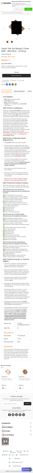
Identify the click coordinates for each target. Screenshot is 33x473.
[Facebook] (9, 414)
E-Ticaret (11, 471)
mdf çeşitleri (7, 357)
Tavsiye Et (13, 80)
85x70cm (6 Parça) (22, 122)
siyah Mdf (16, 349)
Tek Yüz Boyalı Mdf (23, 352)
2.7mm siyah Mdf (8, 349)
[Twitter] (13, 414)
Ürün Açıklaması (6, 91)
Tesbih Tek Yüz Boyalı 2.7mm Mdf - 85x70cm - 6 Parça (25, 379)
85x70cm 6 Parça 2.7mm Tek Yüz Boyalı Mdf (15, 351)
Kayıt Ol (27, 403)
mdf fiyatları (18, 355)
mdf (5, 355)
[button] (3, 28)
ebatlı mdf (13, 357)
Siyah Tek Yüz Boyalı (8, 110)
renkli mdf (24, 355)
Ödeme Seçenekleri (19, 91)
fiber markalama (23, 112)
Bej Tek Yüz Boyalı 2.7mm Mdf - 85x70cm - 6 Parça (8, 379)
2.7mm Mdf (13, 125)
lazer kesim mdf (10, 355)
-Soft (7, 471)
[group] (16, 27)
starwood (6, 358)
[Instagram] (20, 414)
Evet (28, 9)
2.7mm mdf (18, 354)
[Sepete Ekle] (3, 388)
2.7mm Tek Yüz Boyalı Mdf (11, 352)
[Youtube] (16, 414)
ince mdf (24, 354)
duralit (25, 357)
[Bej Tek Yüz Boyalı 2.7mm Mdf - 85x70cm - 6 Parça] (8, 371)
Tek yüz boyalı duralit (9, 354)
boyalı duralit (20, 357)
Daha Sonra (18, 9)
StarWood (6, 54)
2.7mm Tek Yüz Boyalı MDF (11, 159)
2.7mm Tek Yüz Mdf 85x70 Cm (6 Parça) (12, 12)
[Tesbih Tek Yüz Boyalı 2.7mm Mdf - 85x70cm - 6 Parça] (25, 371)
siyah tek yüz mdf (23, 349)
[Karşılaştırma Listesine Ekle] (6, 388)
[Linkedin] (23, 414)
